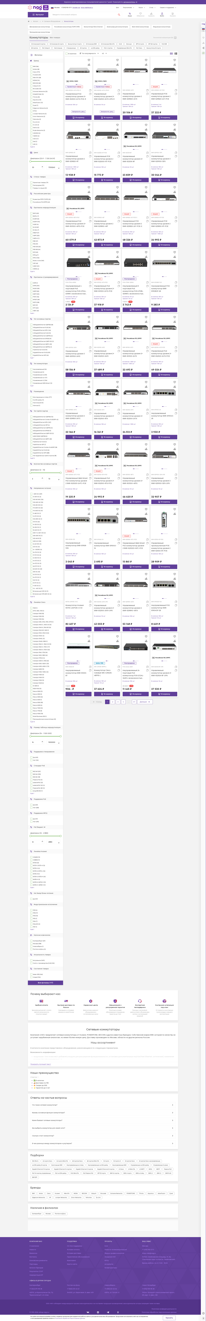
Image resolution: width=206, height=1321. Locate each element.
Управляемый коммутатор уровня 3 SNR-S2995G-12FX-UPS (160, 481)
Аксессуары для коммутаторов (117, 27)
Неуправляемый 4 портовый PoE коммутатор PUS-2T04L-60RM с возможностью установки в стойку (76, 290)
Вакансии (33, 1253)
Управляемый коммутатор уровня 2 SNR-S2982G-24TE (132, 96)
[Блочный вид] (171, 53)
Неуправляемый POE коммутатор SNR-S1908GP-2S (160, 288)
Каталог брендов (36, 1268)
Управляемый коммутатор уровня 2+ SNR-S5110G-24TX (133, 353)
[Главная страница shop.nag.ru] (38, 7)
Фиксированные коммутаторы (40, 27)
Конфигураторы (111, 1268)
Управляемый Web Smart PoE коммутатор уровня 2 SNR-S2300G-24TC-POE (77, 481)
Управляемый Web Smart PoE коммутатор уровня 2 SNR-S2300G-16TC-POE (134, 545)
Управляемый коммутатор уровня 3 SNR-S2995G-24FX (75, 353)
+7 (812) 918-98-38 (148, 1289)
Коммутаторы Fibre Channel (93, 27)
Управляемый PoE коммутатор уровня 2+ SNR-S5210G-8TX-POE (104, 481)
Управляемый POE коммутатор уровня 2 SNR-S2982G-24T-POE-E (132, 223)
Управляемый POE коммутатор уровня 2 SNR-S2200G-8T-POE (103, 159)
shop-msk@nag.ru (87, 8)
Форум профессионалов (114, 1253)
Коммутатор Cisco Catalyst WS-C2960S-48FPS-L (103, 673)
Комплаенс (71, 1261)
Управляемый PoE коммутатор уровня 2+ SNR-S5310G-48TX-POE (76, 223)
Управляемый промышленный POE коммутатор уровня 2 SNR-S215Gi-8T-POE (160, 547)
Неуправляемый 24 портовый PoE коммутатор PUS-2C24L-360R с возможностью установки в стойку (133, 674)
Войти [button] (162, 16)
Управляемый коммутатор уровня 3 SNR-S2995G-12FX (160, 159)
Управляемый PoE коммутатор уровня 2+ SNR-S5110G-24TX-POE (104, 288)
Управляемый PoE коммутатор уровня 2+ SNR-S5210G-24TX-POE (161, 353)
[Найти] (119, 14)
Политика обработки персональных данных (159, 1312)
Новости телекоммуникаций (116, 1250)
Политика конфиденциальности (164, 1309)
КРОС (107, 1261)
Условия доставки (74, 1253)
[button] (103, 2)
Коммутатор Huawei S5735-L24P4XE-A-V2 (75, 606)
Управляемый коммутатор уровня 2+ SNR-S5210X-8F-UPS (161, 673)
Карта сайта (72, 1264)
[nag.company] (88, 1312)
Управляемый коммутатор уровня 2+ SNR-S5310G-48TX (133, 481)
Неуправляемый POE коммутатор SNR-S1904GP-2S (160, 608)
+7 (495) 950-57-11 (66, 8)
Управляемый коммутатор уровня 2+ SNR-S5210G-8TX (104, 416)
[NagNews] (108, 1312)
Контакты (33, 1257)
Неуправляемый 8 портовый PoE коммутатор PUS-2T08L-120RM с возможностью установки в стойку (133, 290)
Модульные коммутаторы (161, 27)
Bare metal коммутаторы (140, 27)
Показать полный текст (40, 1064)
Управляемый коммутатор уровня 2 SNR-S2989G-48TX (132, 608)
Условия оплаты (73, 1250)
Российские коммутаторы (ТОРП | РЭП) (67, 27)
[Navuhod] (98, 1312)
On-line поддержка (74, 1246)
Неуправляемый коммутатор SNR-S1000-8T (76, 673)
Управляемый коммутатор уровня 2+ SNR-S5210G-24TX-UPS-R (104, 96)
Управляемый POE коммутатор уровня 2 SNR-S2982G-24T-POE (160, 96)
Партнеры (34, 1264)
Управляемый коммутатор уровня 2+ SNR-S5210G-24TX (133, 416)
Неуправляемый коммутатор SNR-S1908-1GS (76, 545)
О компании (34, 1246)
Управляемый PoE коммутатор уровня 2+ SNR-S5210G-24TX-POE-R (76, 96)
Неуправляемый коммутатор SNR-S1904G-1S (105, 545)
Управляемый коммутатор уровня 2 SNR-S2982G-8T (75, 159)
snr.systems (109, 1264)
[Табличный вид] (176, 53)
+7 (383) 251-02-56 (111, 1289)
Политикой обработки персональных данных (70, 1318)
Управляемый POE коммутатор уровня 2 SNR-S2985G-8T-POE (160, 223)
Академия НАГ (110, 1257)
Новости (33, 1250)
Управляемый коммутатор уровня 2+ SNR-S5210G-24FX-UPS (104, 608)
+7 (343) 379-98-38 (36, 1289)
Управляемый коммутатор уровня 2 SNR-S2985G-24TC (75, 416)
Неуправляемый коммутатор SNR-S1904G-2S (162, 416)
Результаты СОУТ (36, 1271)
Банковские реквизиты (38, 1261)
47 (134, 702)
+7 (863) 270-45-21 (73, 1289)
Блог (117, 8)
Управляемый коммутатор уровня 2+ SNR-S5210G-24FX (104, 353)
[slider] (30, 161)
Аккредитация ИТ (36, 1275)
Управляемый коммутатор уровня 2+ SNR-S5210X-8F (133, 159)
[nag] (118, 1312)
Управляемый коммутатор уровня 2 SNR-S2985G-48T (103, 223)
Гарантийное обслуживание (78, 1257)
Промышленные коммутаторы (40, 32)
